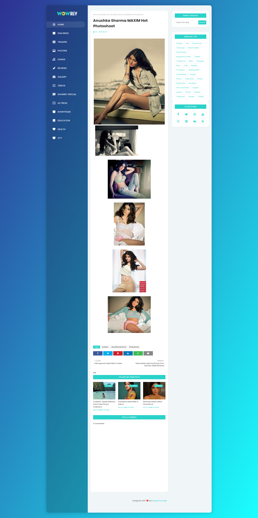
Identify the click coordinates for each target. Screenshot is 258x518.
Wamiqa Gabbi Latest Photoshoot (152, 403)
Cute (186, 65)
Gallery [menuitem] (62, 76)
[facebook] (178, 114)
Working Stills (193, 70)
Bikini (191, 61)
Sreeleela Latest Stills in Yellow (128, 403)
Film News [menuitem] (63, 33)
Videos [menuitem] (61, 85)
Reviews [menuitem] (62, 68)
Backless (192, 83)
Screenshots (181, 74)
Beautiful (200, 61)
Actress (105, 347)
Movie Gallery (193, 48)
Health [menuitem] (61, 129)
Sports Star (180, 83)
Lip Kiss (179, 92)
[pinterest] (186, 121)
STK (96, 32)
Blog (155, 508)
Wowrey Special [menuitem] (67, 94)
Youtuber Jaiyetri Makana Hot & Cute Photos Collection (104, 404)
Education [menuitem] (64, 120)
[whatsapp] (178, 121)
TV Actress (180, 70)
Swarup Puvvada (159, 500)
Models (194, 65)
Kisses (200, 79)
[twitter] (186, 114)
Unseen (191, 96)
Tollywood (180, 96)
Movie (188, 92)
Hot (187, 43)
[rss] (202, 121)
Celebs (197, 56)
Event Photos (181, 52)
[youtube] (202, 114)
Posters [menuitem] (62, 50)
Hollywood (189, 79)
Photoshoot (104, 14)
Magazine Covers (183, 56)
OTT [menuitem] (60, 138)
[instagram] (194, 114)
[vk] (194, 121)
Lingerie (195, 87)
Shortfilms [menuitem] (64, 111)
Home (95, 14)
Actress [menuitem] (62, 103)
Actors (179, 79)
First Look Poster (182, 87)
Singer (192, 74)
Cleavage (180, 48)
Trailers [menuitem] (62, 42)
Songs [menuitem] (61, 59)
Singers (197, 92)
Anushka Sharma (119, 347)
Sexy (178, 65)
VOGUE (201, 96)
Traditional (180, 61)
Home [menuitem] (61, 24)
